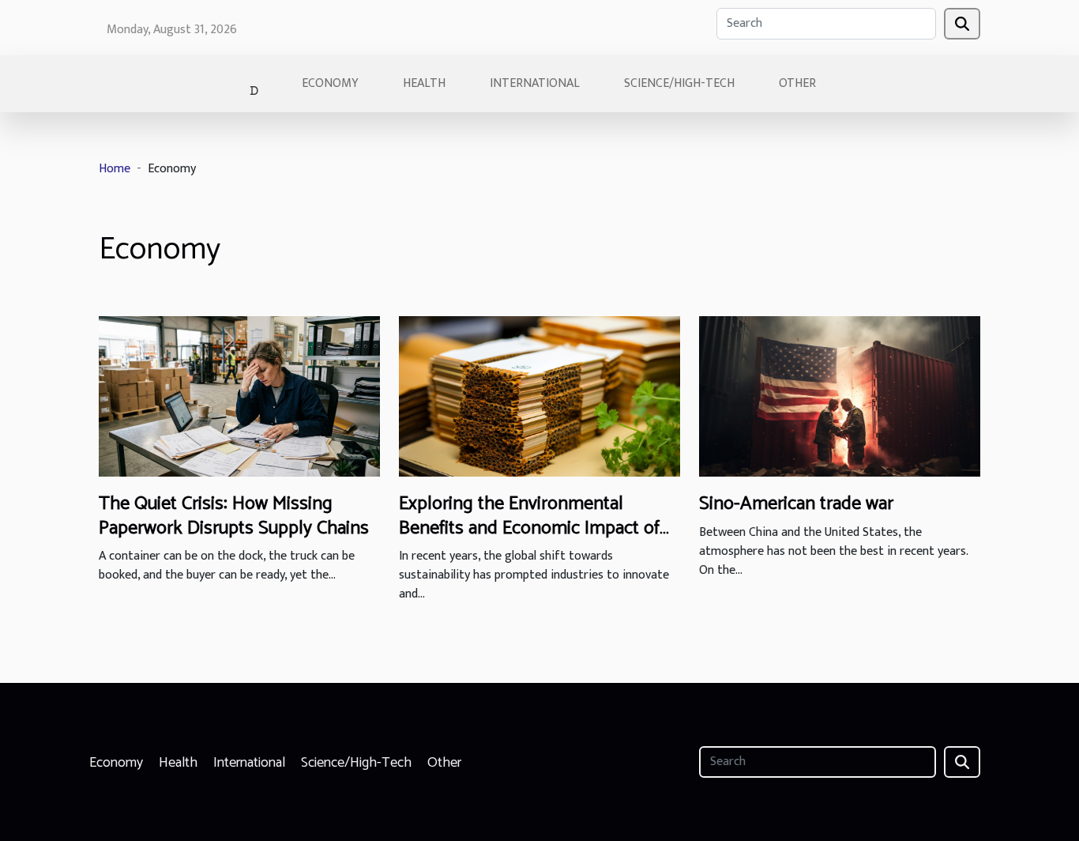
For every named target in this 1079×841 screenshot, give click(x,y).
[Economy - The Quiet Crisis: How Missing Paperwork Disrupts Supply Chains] (239, 395)
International (535, 83)
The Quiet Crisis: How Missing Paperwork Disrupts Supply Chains (234, 515)
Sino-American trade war (796, 503)
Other (797, 83)
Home (114, 168)
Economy (330, 83)
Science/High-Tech (679, 83)
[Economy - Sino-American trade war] (839, 395)
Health (424, 83)
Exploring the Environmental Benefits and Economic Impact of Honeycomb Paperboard (529, 528)
